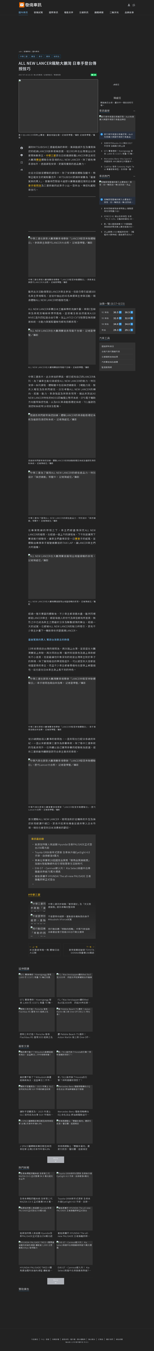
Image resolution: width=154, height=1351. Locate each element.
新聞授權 (55, 1339)
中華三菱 (24, 56)
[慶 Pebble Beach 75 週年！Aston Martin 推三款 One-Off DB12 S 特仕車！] (75, 1020)
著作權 (72, 1339)
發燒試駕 (38, 12)
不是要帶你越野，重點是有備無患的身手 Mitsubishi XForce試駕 (68, 918)
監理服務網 (107, 367)
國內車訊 (23, 12)
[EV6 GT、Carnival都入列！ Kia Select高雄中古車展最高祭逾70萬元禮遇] (75, 1253)
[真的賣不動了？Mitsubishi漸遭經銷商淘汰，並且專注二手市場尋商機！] (37, 1063)
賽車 (48, 56)
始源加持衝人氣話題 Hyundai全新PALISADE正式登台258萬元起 (63, 846)
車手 (41, 56)
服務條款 (65, 1339)
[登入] (129, 5)
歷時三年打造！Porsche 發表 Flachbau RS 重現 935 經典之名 (36, 1036)
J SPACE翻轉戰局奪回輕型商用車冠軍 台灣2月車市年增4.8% (35, 1148)
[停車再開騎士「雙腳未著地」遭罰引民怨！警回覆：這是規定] (75, 1132)
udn (20, 51)
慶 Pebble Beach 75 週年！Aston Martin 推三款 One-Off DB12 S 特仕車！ (73, 1036)
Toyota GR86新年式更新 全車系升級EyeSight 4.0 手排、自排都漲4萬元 (62, 854)
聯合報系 (91, 1339)
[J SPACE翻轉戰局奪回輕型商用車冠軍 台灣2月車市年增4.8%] (37, 1132)
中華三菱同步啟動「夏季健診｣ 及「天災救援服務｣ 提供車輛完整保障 (69, 905)
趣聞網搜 (99, 12)
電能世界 (68, 12)
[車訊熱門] (134, 176)
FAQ (42, 1339)
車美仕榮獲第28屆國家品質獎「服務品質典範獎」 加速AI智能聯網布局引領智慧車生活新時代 (63, 862)
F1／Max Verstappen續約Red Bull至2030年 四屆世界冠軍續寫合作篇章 (74, 1001)
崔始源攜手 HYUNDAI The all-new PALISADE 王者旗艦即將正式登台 (63, 877)
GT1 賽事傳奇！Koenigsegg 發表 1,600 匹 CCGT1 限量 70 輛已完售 (36, 1001)
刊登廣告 (34, 1339)
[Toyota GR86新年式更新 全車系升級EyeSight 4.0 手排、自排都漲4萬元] (75, 1184)
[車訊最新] (134, 111)
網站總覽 (119, 1339)
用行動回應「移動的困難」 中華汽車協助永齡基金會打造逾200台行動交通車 (69, 930)
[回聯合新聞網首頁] (21, 4)
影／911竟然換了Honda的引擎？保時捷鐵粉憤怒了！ (72, 1079)
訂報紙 (100, 1339)
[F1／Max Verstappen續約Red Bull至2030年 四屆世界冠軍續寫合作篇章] (75, 985)
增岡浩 (56, 56)
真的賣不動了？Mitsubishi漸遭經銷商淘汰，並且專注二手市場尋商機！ (36, 1079)
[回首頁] (33, 4)
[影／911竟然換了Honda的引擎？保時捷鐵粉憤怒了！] (75, 1063)
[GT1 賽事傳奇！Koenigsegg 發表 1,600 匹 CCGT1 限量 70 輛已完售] (37, 985)
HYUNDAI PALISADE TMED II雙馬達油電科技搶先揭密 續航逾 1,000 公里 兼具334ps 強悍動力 (36, 1269)
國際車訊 (53, 12)
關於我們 (109, 1339)
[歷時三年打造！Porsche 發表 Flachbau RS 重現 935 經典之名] (37, 1020)
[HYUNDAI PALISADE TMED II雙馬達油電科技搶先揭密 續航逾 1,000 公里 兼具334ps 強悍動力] (37, 1253)
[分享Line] (22, 155)
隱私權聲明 (81, 1339)
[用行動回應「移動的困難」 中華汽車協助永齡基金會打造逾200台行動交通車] (38, 931)
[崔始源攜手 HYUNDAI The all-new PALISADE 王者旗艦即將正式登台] (75, 1219)
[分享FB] (22, 148)
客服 (47, 1339)
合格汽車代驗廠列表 (111, 351)
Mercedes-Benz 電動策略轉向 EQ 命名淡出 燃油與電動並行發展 (73, 1113)
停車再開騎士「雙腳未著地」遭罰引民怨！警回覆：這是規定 (74, 1148)
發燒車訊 (27, 51)
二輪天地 (114, 12)
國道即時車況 (108, 346)
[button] (133, 5)
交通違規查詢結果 (110, 356)
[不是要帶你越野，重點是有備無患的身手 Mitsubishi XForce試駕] (38, 919)
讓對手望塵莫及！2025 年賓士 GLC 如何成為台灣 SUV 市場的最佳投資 (36, 1113)
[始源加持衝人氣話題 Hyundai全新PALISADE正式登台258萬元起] (37, 1219)
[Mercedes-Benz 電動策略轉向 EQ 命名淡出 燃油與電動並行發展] (75, 1097)
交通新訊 (83, 12)
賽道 (33, 56)
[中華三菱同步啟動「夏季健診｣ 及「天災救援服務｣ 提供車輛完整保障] (38, 906)
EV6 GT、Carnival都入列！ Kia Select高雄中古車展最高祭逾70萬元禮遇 (62, 869)
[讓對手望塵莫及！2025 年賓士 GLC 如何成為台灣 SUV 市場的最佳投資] (37, 1097)
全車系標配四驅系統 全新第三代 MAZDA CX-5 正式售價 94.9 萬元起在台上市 (36, 1200)
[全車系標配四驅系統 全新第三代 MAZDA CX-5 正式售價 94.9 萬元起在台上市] (37, 1184)
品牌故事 (129, 12)
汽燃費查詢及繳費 (110, 361)
